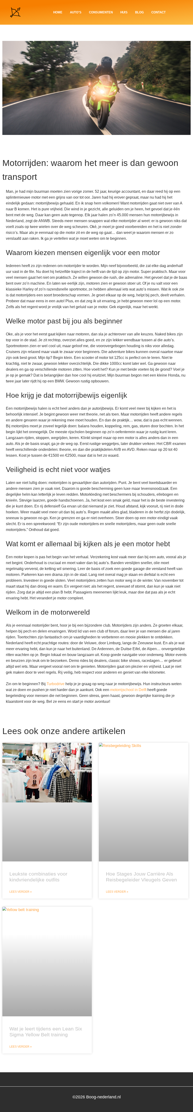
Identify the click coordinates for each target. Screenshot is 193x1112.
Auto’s (75, 12)
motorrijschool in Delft (128, 690)
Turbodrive (55, 684)
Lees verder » (20, 891)
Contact (158, 12)
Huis (124, 12)
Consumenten (101, 12)
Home (57, 12)
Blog (139, 12)
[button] (187, 12)
